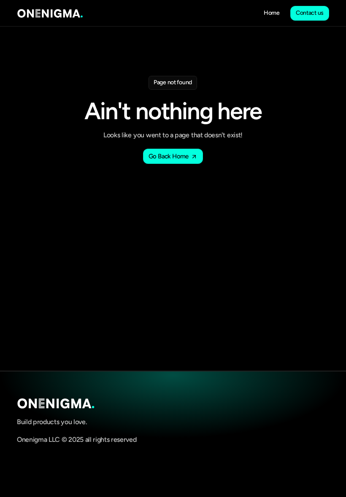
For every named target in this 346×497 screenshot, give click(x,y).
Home (272, 12)
